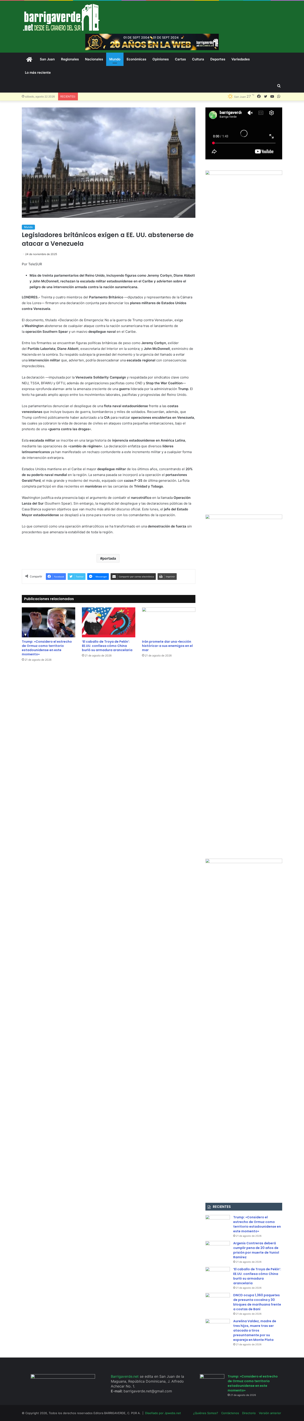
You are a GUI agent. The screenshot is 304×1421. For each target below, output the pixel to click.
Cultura (198, 59)
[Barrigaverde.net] (61, 17)
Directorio (249, 1413)
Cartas (180, 59)
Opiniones (160, 59)
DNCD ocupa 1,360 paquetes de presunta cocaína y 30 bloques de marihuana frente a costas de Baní (257, 1302)
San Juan (47, 59)
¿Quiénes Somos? (205, 1413)
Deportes (217, 59)
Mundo (114, 59)
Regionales (70, 59)
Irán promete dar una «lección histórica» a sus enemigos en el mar (167, 645)
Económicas (136, 59)
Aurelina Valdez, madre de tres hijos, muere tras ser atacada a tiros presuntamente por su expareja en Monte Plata (254, 1330)
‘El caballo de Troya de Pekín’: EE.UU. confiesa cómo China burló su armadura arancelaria (107, 645)
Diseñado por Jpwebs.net (163, 1413)
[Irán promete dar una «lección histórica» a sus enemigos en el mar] (168, 622)
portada (109, 558)
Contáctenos (230, 1413)
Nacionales (94, 59)
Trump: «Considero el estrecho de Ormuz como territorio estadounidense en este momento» (47, 647)
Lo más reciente (38, 72)
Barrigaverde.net (125, 1376)
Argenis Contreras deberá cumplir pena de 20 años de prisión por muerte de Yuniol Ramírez (256, 1250)
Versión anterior (270, 1413)
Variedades (240, 59)
